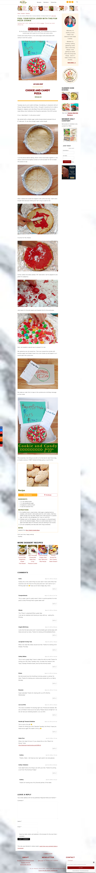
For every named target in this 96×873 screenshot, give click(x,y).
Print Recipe (43, 28)
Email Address (66, 150)
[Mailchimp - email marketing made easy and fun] (72, 162)
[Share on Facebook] (1, 427)
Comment (21, 800)
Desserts (28, 13)
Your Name (65, 155)
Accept (81, 867)
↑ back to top (48, 853)
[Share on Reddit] (1, 440)
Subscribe (53, 2)
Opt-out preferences (76, 870)
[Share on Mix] (1, 437)
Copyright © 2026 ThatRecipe (48, 870)
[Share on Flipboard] (1, 432)
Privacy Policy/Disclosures (25, 860)
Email (19, 826)
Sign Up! (40, 860)
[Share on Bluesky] (1, 430)
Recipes (39, 2)
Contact (70, 860)
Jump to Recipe (34, 28)
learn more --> (72, 62)
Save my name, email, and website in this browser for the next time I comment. (38, 835)
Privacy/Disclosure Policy (84, 870)
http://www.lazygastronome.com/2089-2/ (29, 745)
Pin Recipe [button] (48, 494)
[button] (93, 862)
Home (19, 13)
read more (53, 15)
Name (20, 821)
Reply (55, 589)
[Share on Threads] (1, 443)
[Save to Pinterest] (1, 445)
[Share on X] (1, 435)
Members (46, 2)
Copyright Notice (25, 864)
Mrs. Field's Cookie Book (33, 530)
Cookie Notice (25, 862)
